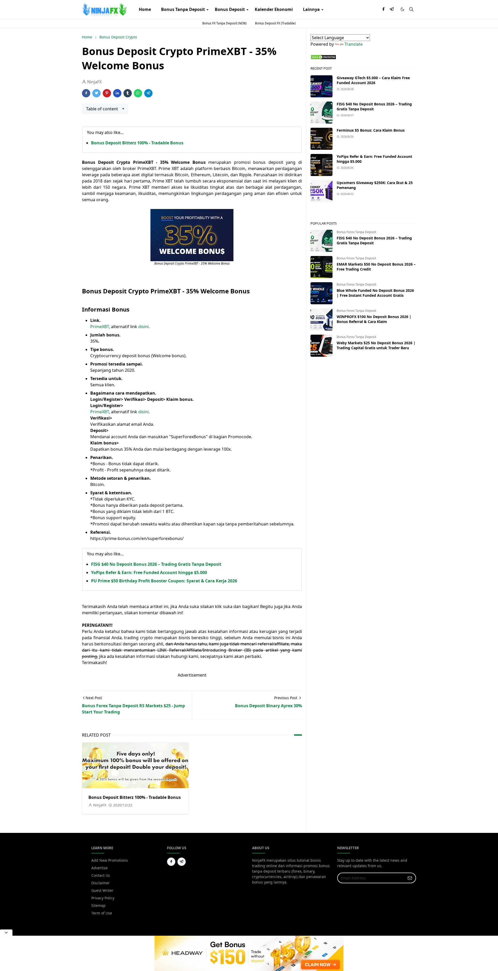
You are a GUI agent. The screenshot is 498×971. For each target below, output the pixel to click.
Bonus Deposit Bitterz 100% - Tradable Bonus (137, 143)
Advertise (99, 867)
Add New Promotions (109, 860)
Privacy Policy (102, 897)
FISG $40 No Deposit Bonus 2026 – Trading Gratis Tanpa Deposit (156, 564)
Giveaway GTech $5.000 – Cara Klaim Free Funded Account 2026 (373, 80)
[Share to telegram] (148, 93)
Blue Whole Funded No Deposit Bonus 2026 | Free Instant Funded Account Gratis (375, 293)
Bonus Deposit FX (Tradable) (275, 23)
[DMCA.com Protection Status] (323, 56)
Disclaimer (100, 882)
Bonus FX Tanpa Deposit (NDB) (224, 23)
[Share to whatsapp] (138, 93)
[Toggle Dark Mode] (402, 9)
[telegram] (392, 9)
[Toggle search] (411, 9)
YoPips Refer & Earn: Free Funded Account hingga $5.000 (149, 572)
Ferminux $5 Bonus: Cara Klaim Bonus (371, 130)
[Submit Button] (410, 878)
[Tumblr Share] (127, 93)
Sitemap (98, 905)
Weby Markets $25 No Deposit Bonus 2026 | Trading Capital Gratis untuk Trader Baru (376, 345)
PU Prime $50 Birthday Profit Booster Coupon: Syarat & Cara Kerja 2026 (164, 581)
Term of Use (101, 913)
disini (143, 326)
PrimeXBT (99, 326)
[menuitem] (145, 9)
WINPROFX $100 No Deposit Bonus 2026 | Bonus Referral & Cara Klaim (374, 319)
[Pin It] (107, 93)
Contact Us (100, 875)
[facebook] (383, 9)
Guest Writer (102, 890)
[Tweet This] (96, 93)
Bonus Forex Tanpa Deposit (356, 232)
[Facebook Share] (86, 93)
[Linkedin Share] (117, 93)
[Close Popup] (6, 932)
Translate (353, 44)
